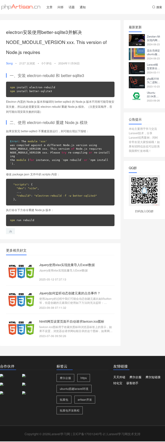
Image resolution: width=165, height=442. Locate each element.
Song (9, 63)
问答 (61, 7)
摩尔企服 (65, 378)
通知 (83, 7)
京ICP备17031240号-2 (88, 434)
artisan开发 (85, 399)
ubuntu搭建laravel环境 (74, 389)
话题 (72, 7)
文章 (49, 7)
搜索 (159, 7)
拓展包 (64, 399)
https (83, 378)
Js (10, 231)
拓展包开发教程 (69, 410)
